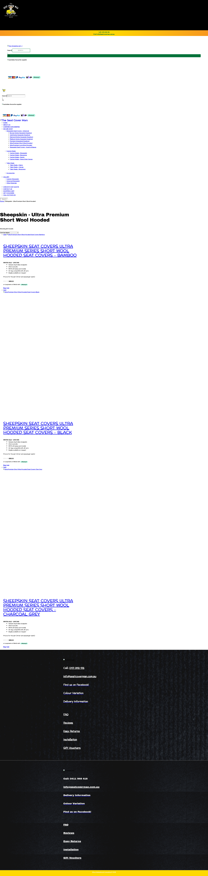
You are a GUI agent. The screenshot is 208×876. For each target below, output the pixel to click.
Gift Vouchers (72, 748)
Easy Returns (71, 731)
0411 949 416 (105, 32)
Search (9, 50)
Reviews (68, 723)
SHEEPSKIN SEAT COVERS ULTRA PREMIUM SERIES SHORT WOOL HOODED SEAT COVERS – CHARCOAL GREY (38, 607)
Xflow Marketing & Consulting (101, 872)
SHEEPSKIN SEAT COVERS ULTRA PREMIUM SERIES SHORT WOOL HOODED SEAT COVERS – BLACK (38, 428)
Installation (70, 739)
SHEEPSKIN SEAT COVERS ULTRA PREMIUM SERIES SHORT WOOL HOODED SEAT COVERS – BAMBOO (40, 251)
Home (2, 201)
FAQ (65, 714)
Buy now (6, 288)
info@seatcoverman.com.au (106, 34)
